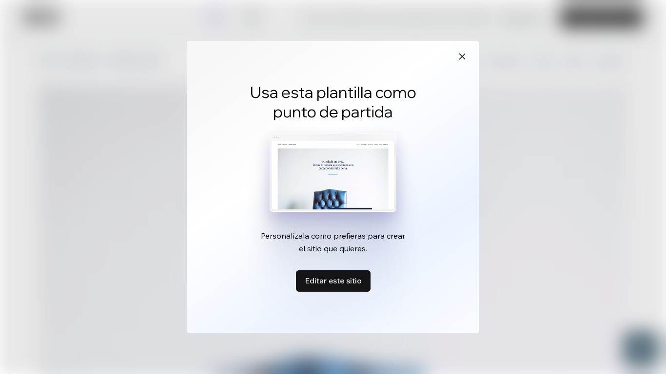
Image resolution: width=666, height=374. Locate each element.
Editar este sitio (333, 280)
